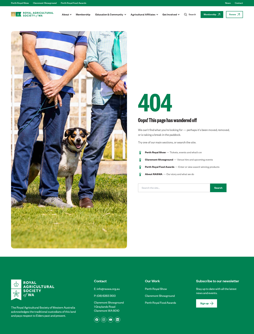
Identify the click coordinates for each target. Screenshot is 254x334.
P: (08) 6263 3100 (105, 295)
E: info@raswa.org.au (107, 288)
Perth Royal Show (20, 3)
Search (218, 187)
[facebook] (97, 319)
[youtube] (110, 319)
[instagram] (103, 319)
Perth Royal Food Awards (73, 3)
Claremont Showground (45, 3)
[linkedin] (117, 319)
